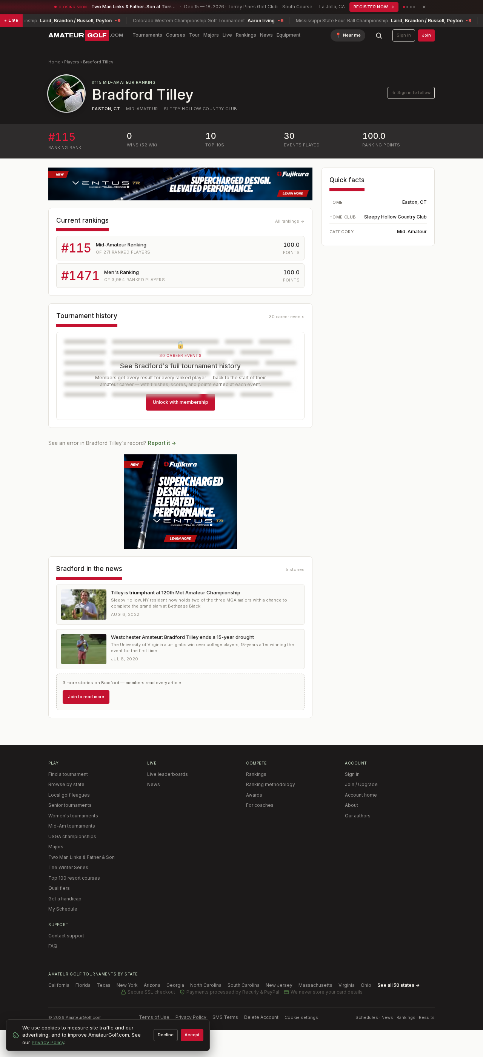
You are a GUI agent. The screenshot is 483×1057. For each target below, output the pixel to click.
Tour (194, 35)
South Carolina (244, 985)
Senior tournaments (70, 805)
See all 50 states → (398, 985)
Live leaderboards (167, 774)
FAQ (52, 946)
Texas (104, 985)
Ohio (366, 985)
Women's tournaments (73, 816)
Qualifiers (59, 888)
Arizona (152, 985)
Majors (211, 35)
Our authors (358, 816)
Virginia (346, 985)
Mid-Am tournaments (71, 826)
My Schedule (62, 909)
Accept (192, 1034)
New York (127, 985)
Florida (83, 985)
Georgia (175, 985)
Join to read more (86, 696)
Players (71, 62)
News (266, 35)
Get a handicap (65, 899)
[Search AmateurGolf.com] (378, 35)
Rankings (246, 35)
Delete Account (261, 1017)
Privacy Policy (190, 1017)
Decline (166, 1034)
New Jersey (279, 985)
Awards (254, 795)
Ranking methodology (270, 784)
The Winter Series (68, 867)
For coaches (260, 805)
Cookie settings (301, 1017)
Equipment (288, 35)
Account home (361, 795)
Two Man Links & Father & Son (81, 857)
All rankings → (290, 221)
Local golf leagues (69, 795)
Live (227, 35)
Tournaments (147, 35)
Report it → (162, 443)
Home (54, 62)
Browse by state (66, 784)
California (58, 985)
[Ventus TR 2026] (180, 501)
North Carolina (206, 985)
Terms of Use (154, 1017)
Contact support (66, 936)
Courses (175, 35)
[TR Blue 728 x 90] (180, 184)
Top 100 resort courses (74, 878)
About (351, 805)
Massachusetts (315, 985)
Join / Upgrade (361, 784)
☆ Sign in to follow (411, 92)
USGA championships (72, 836)
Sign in (404, 35)
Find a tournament (68, 774)
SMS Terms (225, 1017)
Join (426, 35)
